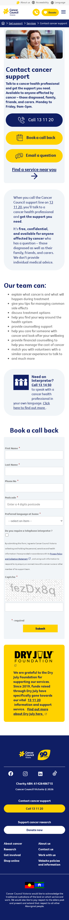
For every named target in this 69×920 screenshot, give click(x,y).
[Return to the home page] (10, 14)
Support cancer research (34, 822)
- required (18, 620)
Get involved (12, 855)
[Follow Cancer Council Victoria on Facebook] (12, 774)
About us (25, 2)
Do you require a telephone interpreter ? (28, 530)
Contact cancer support (53, 23)
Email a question (41, 155)
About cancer (13, 843)
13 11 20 (36, 12)
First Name (11, 448)
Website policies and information (49, 862)
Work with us (47, 855)
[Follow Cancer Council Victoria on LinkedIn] (42, 774)
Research (10, 849)
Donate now (34, 830)
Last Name (11, 464)
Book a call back (40, 137)
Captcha (10, 577)
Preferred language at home (22, 514)
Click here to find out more (31, 405)
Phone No (10, 481)
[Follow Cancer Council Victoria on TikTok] (56, 774)
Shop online (11, 861)
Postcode (10, 497)
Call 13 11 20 (40, 119)
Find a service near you (34, 169)
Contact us (45, 849)
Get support (16, 23)
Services (31, 23)
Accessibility (42, 2)
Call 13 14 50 (41, 385)
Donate (52, 12)
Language (60, 2)
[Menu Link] (63, 13)
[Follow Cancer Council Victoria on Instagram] (27, 774)
